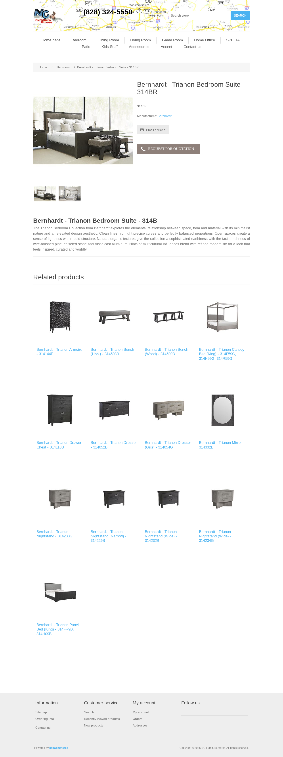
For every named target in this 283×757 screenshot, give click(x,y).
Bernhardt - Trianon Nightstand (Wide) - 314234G (215, 536)
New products (93, 725)
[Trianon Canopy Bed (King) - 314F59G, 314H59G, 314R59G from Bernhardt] (223, 317)
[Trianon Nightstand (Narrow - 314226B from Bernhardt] (114, 499)
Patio (86, 47)
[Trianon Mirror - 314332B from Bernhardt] (223, 410)
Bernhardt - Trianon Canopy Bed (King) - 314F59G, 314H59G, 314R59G (222, 354)
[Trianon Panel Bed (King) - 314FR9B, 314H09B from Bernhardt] (60, 592)
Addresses (140, 725)
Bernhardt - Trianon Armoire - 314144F (59, 351)
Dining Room (108, 40)
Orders (137, 719)
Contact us (192, 47)
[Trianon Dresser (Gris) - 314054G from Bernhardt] (169, 410)
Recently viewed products (102, 719)
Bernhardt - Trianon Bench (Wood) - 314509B (166, 351)
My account (141, 712)
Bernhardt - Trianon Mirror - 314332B (221, 445)
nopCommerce (58, 747)
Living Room (140, 40)
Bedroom (79, 40)
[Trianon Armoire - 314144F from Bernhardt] (60, 317)
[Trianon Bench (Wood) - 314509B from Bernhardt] (169, 317)
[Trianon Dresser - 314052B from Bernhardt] (114, 410)
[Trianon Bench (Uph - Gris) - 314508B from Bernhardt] (114, 317)
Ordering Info (44, 719)
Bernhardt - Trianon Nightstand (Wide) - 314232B (161, 536)
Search (89, 712)
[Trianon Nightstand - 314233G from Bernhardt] (60, 499)
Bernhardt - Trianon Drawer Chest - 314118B (58, 445)
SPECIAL (234, 40)
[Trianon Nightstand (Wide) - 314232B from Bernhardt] (169, 499)
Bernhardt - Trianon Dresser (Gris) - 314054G (168, 445)
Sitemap (41, 712)
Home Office (204, 40)
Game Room (172, 40)
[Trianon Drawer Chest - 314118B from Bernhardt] (60, 410)
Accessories (139, 47)
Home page (51, 40)
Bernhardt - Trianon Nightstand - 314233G (54, 534)
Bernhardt (165, 116)
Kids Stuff (109, 47)
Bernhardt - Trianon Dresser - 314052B (114, 445)
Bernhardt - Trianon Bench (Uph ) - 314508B (112, 351)
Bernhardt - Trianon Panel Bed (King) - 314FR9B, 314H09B (57, 629)
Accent (166, 47)
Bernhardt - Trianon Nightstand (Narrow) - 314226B (108, 536)
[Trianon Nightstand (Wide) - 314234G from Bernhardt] (223, 499)
